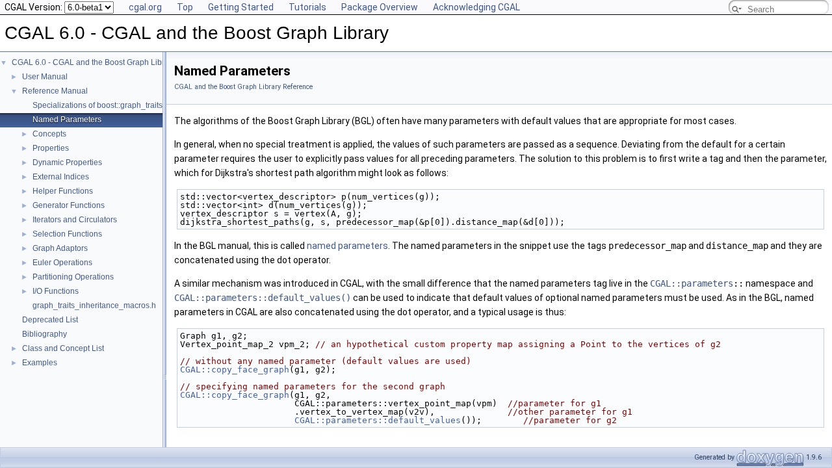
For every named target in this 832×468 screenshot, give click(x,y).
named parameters (347, 245)
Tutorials (307, 7)
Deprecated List (50, 319)
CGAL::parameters (691, 283)
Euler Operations (62, 262)
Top (185, 7)
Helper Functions (62, 191)
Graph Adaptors (60, 248)
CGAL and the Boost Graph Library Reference (243, 87)
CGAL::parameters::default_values (377, 420)
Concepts (49, 133)
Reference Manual (55, 91)
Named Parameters (66, 119)
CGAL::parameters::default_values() (262, 297)
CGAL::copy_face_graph (234, 369)
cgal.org (145, 7)
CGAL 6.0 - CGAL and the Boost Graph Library (94, 62)
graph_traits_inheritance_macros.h (94, 305)
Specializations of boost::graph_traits (97, 105)
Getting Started (241, 7)
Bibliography (44, 334)
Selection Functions (67, 234)
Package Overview (379, 7)
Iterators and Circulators (74, 219)
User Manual (45, 76)
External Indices (60, 176)
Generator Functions (68, 205)
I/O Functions (55, 291)
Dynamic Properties (67, 162)
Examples (39, 362)
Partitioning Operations (73, 276)
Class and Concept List (63, 348)
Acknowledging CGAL (476, 7)
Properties (50, 148)
